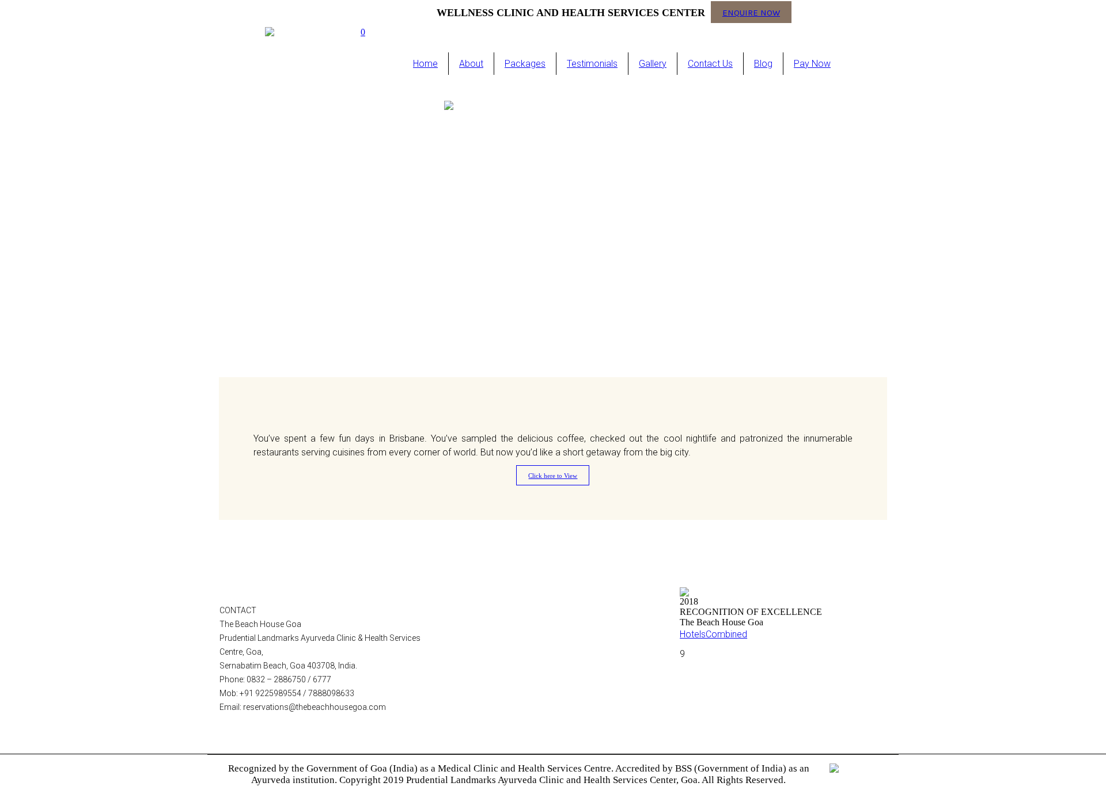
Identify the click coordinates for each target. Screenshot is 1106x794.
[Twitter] (844, 11)
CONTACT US (485, 718)
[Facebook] (827, 11)
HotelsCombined (713, 634)
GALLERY (478, 635)
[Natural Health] (553, 238)
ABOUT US (481, 608)
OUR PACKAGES (490, 621)
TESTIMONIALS (489, 704)
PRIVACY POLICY (492, 663)
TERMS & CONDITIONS (502, 677)
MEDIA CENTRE (489, 649)
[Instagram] (810, 11)
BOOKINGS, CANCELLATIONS (513, 691)
